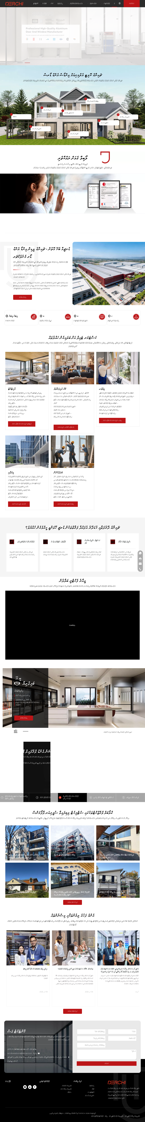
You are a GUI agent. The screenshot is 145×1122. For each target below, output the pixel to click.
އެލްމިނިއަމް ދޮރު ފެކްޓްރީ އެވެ (116, 1116)
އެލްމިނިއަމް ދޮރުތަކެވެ (66, 1086)
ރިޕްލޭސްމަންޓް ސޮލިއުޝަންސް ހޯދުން (66, 504)
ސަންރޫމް (69, 1092)
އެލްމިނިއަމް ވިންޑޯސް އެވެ (66, 1089)
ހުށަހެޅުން (107, 1064)
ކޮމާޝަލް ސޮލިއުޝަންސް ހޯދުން (19, 504)
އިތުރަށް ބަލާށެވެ (22, 297)
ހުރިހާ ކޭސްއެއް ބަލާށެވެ (73, 902)
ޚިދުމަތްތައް (91, 1086)
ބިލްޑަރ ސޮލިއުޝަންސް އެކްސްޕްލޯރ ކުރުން (112, 420)
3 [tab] (60, 797)
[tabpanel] (72, 32)
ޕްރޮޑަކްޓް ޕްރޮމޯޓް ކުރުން (97, 1116)
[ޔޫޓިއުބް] (30, 1087)
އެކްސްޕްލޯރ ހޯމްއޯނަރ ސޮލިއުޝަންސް (66, 427)
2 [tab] (37, 797)
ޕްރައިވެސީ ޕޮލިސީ (54, 1113)
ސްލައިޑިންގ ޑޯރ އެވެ (89, 1096)
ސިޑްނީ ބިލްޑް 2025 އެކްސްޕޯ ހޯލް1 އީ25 (35, 969)
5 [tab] (123, 797)
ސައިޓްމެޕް (61, 1113)
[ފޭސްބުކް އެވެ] (35, 1087)
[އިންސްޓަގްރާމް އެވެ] (25, 1087)
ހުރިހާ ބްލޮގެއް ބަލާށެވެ (72, 1011)
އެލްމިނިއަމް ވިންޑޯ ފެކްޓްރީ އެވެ (132, 1116)
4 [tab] (90, 797)
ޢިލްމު (106, 1116)
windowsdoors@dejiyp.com (19, 1053)
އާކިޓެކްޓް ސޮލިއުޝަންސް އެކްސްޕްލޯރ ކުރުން (21, 424)
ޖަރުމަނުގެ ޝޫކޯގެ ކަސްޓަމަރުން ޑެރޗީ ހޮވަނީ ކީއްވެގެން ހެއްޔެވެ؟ (75, 969)
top (142, 1114)
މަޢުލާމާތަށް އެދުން (131, 5)
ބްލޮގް (93, 1089)
